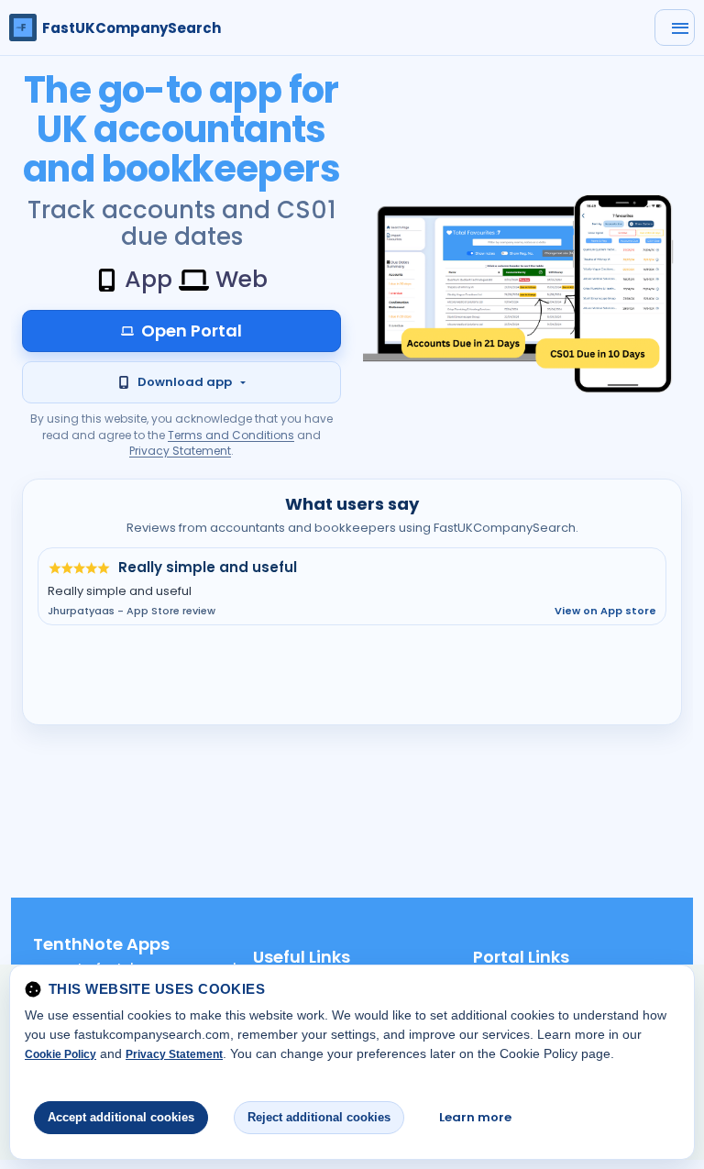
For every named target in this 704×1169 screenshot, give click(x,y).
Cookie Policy (60, 1054)
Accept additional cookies (121, 1117)
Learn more (475, 1117)
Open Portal (191, 330)
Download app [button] (185, 382)
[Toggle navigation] (674, 27)
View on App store (605, 610)
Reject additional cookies (319, 1117)
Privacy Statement (180, 450)
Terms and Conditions (231, 435)
